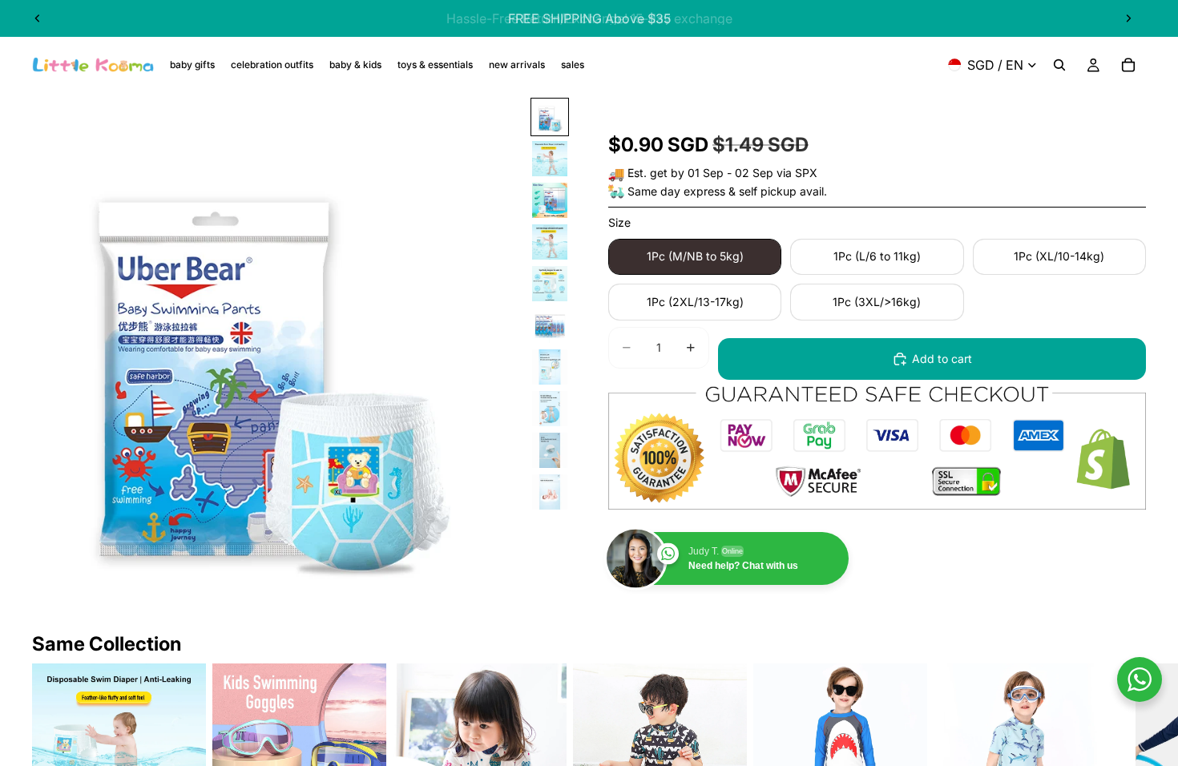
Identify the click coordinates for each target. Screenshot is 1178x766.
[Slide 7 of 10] (549, 367)
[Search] (1059, 65)
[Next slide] (1128, 18)
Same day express (676, 191)
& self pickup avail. (777, 191)
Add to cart (942, 358)
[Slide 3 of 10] (549, 200)
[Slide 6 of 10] (549, 325)
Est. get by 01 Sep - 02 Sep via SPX (722, 172)
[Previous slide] (37, 18)
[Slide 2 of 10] (549, 158)
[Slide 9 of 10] (549, 450)
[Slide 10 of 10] (549, 492)
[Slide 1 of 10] (549, 117)
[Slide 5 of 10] (549, 283)
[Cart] (1128, 65)
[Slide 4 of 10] (549, 242)
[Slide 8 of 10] (549, 408)
